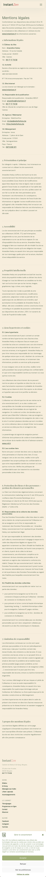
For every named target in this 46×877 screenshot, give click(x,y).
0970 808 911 (11, 147)
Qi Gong (5, 786)
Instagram (5, 824)
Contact (4, 809)
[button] (43, 835)
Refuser (23, 864)
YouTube (5, 827)
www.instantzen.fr (9, 34)
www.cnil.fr (6, 444)
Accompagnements (8, 794)
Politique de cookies (23, 874)
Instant (10, 4)
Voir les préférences (23, 870)
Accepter (23, 858)
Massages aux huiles (9, 789)
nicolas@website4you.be (16, 121)
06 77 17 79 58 (11, 60)
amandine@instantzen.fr (16, 101)
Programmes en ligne (9, 806)
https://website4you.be (15, 124)
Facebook (5, 821)
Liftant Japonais (7, 792)
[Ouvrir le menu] (41, 4)
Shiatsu (4, 783)
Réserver (5, 812)
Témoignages (6, 803)
